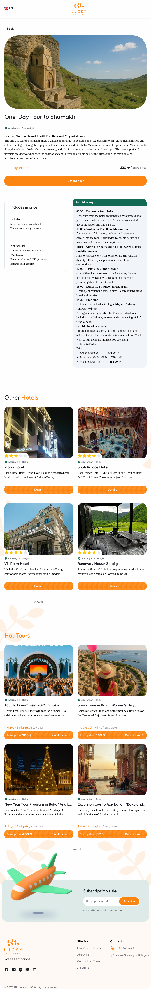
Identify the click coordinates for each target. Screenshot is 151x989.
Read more (59, 735)
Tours (96, 961)
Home (81, 948)
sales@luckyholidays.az (133, 955)
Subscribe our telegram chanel (103, 910)
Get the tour (75, 181)
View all (39, 602)
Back (10, 28)
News (94, 948)
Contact (82, 961)
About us (83, 954)
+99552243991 (126, 948)
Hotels (84, 968)
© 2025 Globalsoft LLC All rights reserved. (31, 987)
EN (11, 8)
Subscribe (129, 901)
